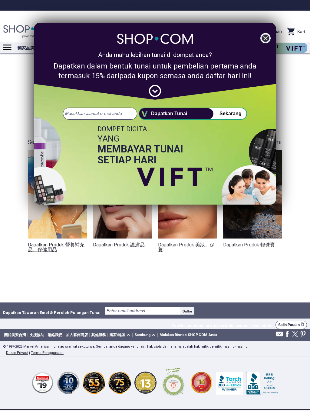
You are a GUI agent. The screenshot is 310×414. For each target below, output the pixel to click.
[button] (121, 335)
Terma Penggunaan (47, 353)
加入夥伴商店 (77, 335)
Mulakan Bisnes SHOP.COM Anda (188, 335)
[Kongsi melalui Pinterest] (303, 334)
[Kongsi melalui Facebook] (287, 334)
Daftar (187, 311)
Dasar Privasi (17, 353)
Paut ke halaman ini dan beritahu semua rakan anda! (221, 326)
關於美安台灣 (15, 335)
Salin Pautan (291, 324)
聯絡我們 (55, 335)
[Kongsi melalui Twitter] (295, 334)
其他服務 (98, 335)
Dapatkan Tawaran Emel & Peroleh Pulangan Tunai (52, 312)
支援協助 (37, 335)
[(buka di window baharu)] (173, 382)
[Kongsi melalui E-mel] (279, 336)
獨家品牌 (26, 47)
